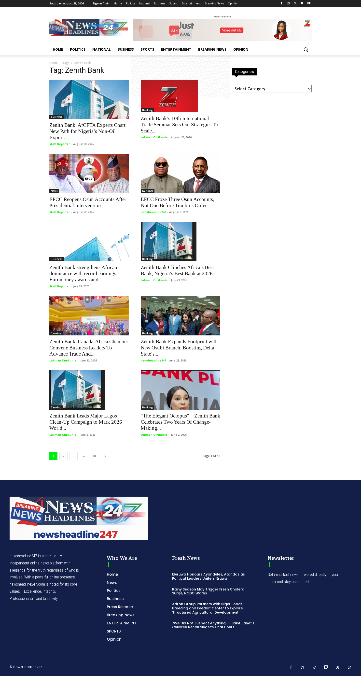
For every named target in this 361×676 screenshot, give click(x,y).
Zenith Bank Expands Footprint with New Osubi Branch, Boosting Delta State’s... (179, 348)
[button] (306, 49)
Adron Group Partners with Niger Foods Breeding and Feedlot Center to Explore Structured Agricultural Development (207, 608)
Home (53, 63)
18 (94, 456)
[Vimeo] (302, 3)
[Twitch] (326, 667)
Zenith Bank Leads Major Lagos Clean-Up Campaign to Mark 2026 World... (85, 422)
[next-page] (105, 456)
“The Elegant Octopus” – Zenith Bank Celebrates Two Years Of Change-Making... (180, 422)
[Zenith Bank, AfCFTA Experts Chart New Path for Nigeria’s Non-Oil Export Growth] (89, 99)
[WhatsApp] (349, 667)
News (54, 191)
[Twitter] (295, 3)
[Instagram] (288, 3)
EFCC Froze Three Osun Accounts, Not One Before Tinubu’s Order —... (179, 202)
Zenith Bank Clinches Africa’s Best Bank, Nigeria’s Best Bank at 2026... (178, 270)
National (147, 191)
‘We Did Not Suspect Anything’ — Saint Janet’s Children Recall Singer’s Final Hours (213, 625)
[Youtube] (309, 3)
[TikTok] (314, 667)
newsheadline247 (153, 212)
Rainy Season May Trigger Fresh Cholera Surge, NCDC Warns (208, 591)
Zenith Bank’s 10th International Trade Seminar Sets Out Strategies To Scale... (179, 124)
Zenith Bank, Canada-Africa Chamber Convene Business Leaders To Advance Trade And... (88, 348)
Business (57, 116)
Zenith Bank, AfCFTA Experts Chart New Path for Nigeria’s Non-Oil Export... (87, 131)
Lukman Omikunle (154, 137)
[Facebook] (281, 3)
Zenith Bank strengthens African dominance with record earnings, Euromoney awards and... (83, 273)
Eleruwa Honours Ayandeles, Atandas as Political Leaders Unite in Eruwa (208, 576)
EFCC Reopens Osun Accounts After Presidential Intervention (87, 202)
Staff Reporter (59, 144)
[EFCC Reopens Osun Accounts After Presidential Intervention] (89, 173)
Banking (147, 110)
